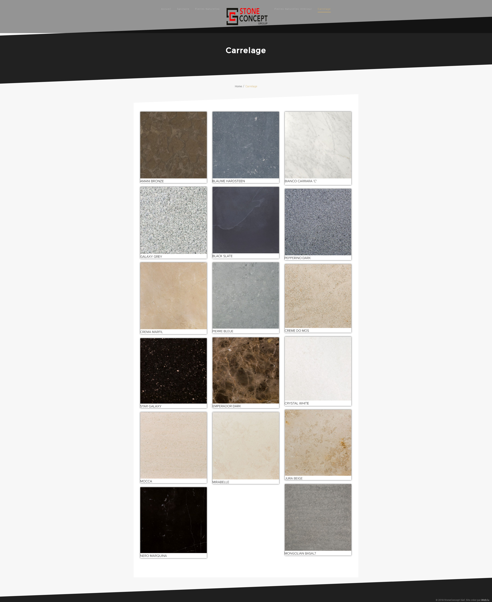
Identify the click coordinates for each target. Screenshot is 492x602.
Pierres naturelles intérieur (293, 9)
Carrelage (324, 9)
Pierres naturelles (207, 9)
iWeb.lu (485, 600)
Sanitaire (183, 9)
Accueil (166, 9)
